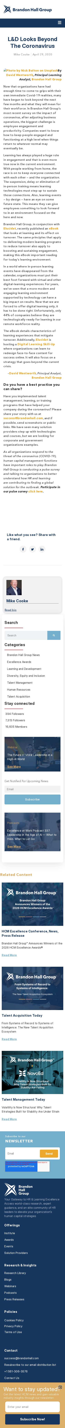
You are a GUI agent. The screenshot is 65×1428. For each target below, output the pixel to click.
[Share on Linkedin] (41, 549)
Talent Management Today (23, 1099)
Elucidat (9, 228)
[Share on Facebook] (23, 549)
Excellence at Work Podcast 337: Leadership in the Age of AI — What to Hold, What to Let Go (32, 835)
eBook (54, 228)
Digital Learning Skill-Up (36, 344)
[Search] (53, 635)
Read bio (11, 610)
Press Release (13, 935)
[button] (60, 1387)
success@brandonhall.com (23, 418)
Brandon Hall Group (47, 79)
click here (35, 491)
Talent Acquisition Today (22, 1015)
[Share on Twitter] (32, 549)
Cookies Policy (14, 1320)
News (53, 931)
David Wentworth (19, 75)
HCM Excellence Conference (24, 931)
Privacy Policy (13, 1326)
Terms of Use (13, 1332)
